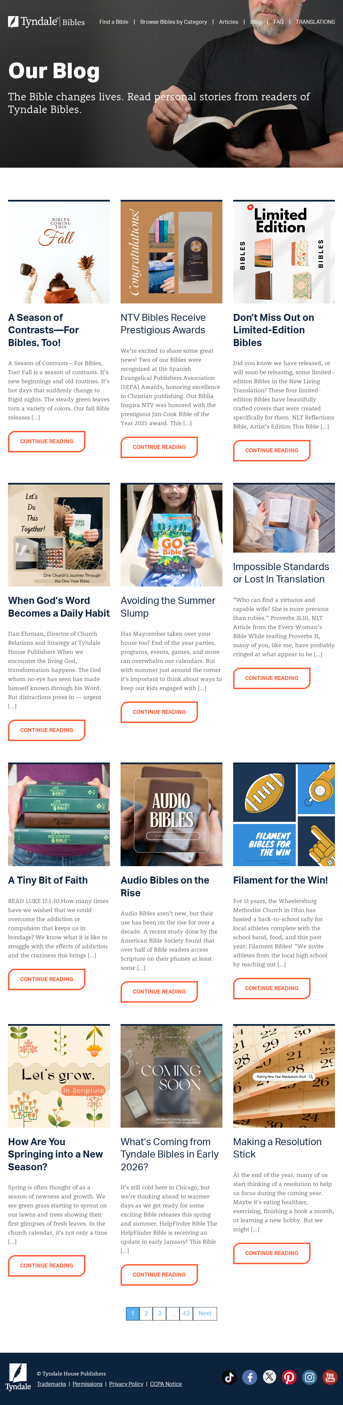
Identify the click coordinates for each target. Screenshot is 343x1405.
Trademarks (51, 1384)
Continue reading (46, 441)
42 (186, 1314)
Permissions (87, 1384)
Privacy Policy (126, 1384)
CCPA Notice (166, 1384)
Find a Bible (113, 22)
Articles (228, 22)
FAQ (279, 22)
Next (205, 1314)
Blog (256, 22)
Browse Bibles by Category (173, 22)
